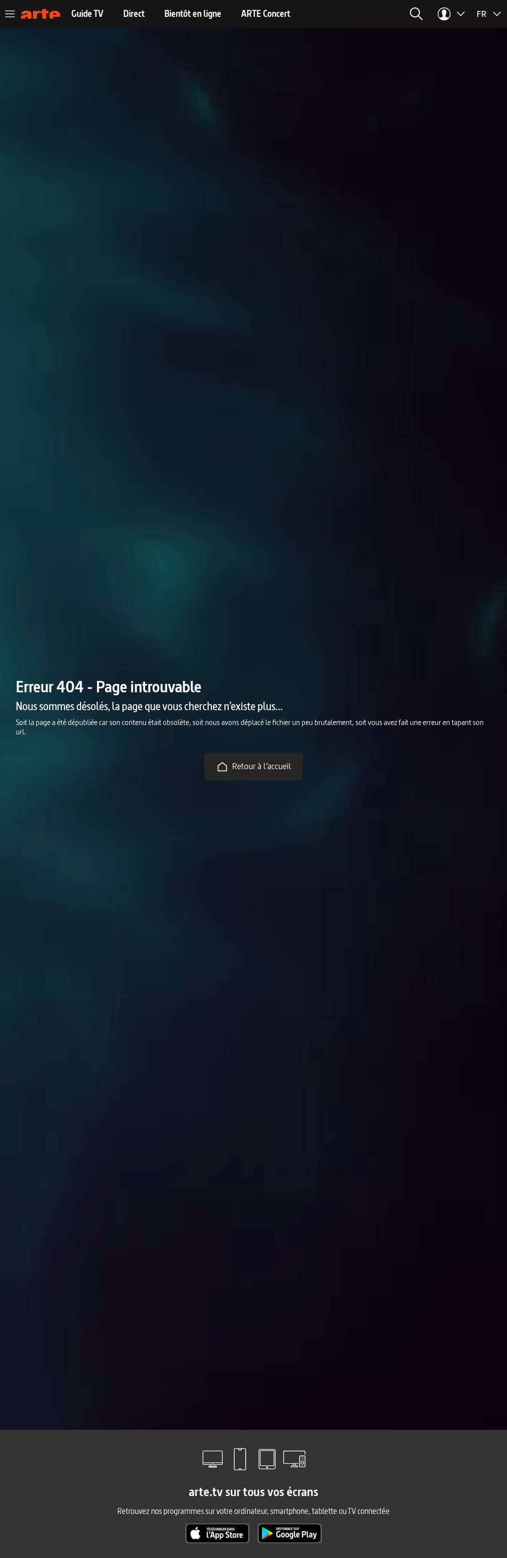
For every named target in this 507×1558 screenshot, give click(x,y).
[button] (416, 14)
